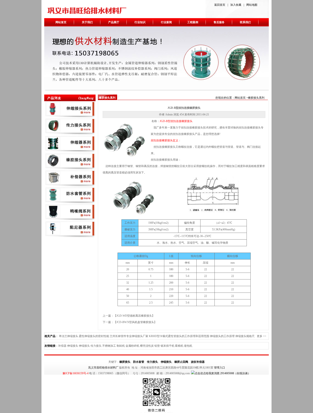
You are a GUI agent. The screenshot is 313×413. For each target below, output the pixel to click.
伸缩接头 (72, 345)
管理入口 (219, 367)
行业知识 (140, 22)
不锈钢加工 (109, 345)
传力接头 (96, 345)
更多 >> (261, 336)
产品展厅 (113, 22)
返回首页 (219, 4)
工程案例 (192, 22)
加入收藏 (235, 4)
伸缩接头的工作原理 (222, 336)
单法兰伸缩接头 (68, 336)
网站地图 (251, 4)
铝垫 (157, 345)
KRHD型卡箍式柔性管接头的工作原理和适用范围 (179, 336)
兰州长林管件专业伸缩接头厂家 (129, 336)
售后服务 (219, 22)
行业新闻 (166, 22)
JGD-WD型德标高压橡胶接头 (134, 315)
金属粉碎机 (132, 345)
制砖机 (121, 345)
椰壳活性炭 (147, 345)
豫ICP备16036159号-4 (75, 373)
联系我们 (245, 22)
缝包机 (188, 345)
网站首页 (60, 22)
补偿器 (62, 345)
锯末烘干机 (167, 345)
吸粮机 (179, 345)
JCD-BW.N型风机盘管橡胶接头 (135, 322)
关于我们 (87, 22)
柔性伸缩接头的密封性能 (94, 336)
